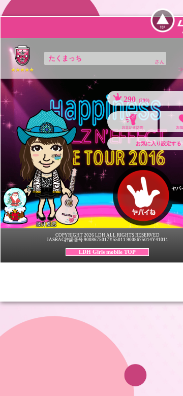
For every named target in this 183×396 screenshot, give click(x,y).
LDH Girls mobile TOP (107, 252)
